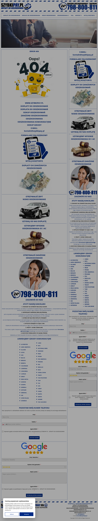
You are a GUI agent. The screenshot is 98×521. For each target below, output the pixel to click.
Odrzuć (12, 514)
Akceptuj (26, 514)
